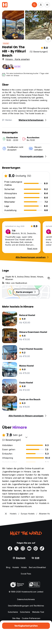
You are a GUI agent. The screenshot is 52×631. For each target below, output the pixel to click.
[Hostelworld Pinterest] (35, 548)
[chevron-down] (26, 437)
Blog (8, 567)
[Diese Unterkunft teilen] (48, 39)
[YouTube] (29, 548)
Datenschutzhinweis (26, 599)
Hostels (15, 567)
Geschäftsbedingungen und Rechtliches (26, 606)
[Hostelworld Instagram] (23, 548)
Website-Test (38, 612)
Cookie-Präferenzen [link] (31, 618)
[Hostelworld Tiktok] (42, 548)
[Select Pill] (34, 4)
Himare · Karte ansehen (17, 59)
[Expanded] (6, 514)
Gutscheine (13, 612)
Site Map (16, 618)
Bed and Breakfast (37, 567)
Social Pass (26, 574)
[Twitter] (16, 548)
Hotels (24, 567)
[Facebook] (10, 548)
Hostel (6, 43)
